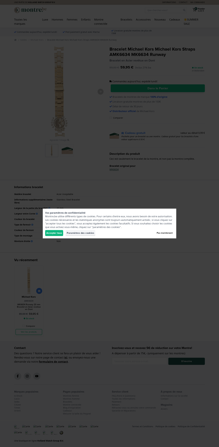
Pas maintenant (165, 233)
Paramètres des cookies (80, 233)
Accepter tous (54, 233)
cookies (91, 216)
